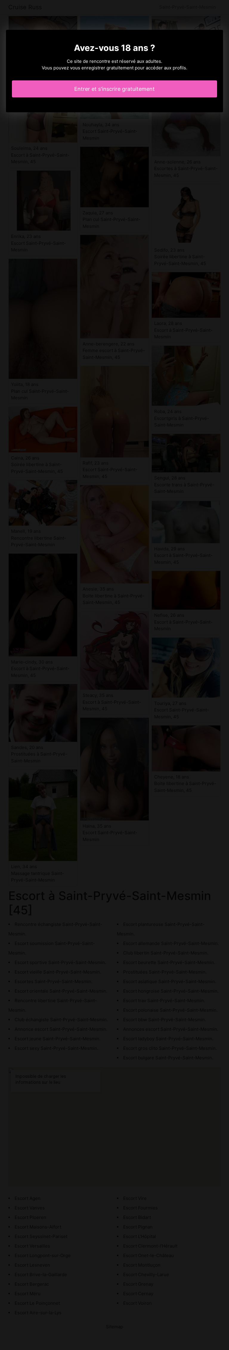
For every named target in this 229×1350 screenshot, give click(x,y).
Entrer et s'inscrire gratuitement (114, 89)
